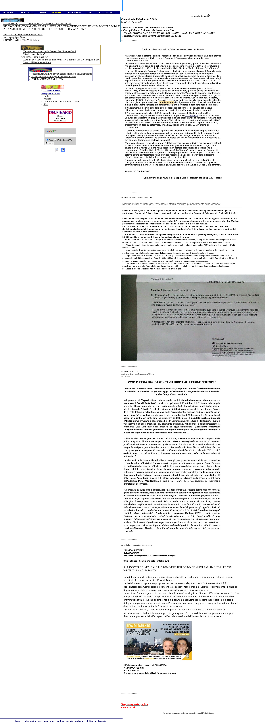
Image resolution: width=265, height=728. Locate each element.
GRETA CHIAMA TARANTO (47, 79)
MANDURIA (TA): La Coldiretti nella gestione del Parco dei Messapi (37, 23)
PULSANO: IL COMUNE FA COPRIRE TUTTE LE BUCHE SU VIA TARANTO (45, 29)
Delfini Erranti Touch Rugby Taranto (61, 101)
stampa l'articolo (199, 16)
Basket (47, 96)
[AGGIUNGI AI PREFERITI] (58, 151)
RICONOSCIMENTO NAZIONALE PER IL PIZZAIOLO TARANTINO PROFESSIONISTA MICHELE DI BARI (61, 26)
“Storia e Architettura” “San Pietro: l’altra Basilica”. (34, 55)
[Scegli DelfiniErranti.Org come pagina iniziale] (63, 151)
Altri (46, 104)
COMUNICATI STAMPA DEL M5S (21, 40)
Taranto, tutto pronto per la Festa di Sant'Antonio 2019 (49, 51)
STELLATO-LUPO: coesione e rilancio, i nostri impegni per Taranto (22, 36)
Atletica (47, 99)
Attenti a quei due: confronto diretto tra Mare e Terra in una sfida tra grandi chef (61, 59)
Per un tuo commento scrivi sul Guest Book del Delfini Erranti (166, 713)
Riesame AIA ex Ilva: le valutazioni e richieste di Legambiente (61, 73)
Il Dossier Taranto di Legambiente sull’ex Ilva (53, 76)
